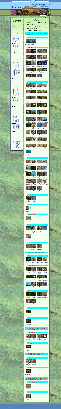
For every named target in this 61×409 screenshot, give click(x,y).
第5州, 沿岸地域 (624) (16, 67)
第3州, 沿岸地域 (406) (16, 49)
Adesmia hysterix (28, 60)
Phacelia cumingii (39, 184)
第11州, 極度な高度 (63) (16, 124)
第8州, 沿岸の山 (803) (16, 102)
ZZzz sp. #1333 (39, 54)
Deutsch (28, 405)
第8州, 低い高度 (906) (16, 101)
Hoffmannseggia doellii (45, 164)
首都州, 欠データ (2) (15, 76)
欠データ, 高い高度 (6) (16, 142)
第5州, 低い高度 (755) (16, 65)
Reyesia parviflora (39, 171)
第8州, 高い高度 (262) (16, 99)
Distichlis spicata (28, 148)
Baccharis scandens (33, 72)
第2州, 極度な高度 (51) (16, 36)
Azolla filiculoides (28, 211)
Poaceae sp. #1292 (39, 249)
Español (25, 405)
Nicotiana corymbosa (33, 184)
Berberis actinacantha (28, 66)
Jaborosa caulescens (28, 122)
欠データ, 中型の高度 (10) (16, 143)
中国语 (36, 405)
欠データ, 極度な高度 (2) (16, 141)
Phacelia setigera (39, 122)
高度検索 (49, 15)
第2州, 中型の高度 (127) (17, 38)
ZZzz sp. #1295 (28, 249)
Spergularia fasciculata (45, 122)
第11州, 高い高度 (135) (16, 125)
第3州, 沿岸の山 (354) (16, 48)
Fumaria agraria (34, 177)
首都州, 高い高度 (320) (16, 71)
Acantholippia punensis (39, 66)
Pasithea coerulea (45, 135)
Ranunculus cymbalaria (34, 108)
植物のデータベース (37, 19)
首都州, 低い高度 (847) (16, 73)
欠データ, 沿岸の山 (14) (16, 145)
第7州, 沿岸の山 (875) (16, 93)
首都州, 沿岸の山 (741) (16, 74)
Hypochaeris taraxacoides (33, 128)
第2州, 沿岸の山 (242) (16, 40)
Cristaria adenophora (39, 88)
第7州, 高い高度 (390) (16, 90)
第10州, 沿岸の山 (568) (16, 120)
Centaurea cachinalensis (28, 101)
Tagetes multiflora (45, 171)
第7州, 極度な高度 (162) (16, 89)
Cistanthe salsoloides (28, 54)
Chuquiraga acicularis (45, 60)
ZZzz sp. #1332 (28, 128)
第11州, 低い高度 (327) (16, 127)
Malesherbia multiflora (45, 184)
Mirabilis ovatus (28, 94)
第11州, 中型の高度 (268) (16, 126)
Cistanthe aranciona (33, 88)
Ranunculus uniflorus (39, 108)
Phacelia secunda (34, 122)
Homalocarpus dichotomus (28, 184)
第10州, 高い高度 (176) (16, 117)
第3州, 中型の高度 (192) (16, 46)
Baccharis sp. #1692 (39, 72)
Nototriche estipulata (33, 148)
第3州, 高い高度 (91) (15, 45)
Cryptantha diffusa (45, 177)
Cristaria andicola (45, 128)
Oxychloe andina (45, 148)
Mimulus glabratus (45, 272)
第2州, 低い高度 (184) (16, 39)
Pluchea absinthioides (33, 54)
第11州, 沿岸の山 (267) (16, 128)
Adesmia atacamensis (45, 54)
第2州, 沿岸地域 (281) (16, 41)
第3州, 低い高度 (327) (16, 47)
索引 (36, 20)
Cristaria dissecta (34, 135)
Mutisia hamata (34, 201)
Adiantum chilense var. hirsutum (28, 325)
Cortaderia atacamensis (45, 142)
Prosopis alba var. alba (28, 44)
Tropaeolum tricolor (33, 94)
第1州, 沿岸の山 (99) (15, 32)
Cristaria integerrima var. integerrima (39, 115)
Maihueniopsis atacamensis (28, 239)
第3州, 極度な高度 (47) (16, 44)
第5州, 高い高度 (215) (16, 63)
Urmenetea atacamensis (39, 128)
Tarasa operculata (45, 66)
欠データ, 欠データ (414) (16, 147)
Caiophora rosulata (28, 339)
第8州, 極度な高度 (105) (16, 98)
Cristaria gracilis (45, 88)
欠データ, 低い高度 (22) (16, 144)
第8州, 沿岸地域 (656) (16, 103)
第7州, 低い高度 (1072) (16, 92)
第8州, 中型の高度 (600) (16, 100)
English (23, 405)
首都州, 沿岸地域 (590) (16, 75)
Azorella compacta (39, 60)
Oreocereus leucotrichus (28, 232)
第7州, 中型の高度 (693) (16, 91)
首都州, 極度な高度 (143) (16, 70)
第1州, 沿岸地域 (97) (15, 33)
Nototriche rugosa (39, 148)
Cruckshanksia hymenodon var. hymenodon (39, 101)
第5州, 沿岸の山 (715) (16, 66)
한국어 (33, 405)
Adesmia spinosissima (33, 60)
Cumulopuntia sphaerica (39, 232)
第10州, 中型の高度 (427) (16, 118)
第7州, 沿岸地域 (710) (16, 94)
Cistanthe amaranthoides (28, 165)
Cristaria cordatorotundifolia (28, 135)
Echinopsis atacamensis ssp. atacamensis (45, 232)
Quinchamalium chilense (28, 108)
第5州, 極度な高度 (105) (16, 62)
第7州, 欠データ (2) (15, 95)
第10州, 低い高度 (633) (16, 119)
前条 (34, 20)
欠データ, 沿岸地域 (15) (16, 146)
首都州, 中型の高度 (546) (16, 72)
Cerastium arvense (33, 279)
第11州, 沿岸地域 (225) (16, 129)
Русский (31, 405)
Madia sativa (33, 171)
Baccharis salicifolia (28, 72)
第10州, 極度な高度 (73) (16, 116)
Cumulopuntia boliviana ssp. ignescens (34, 232)
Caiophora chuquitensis (28, 88)
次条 (39, 20)
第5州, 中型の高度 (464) (16, 64)
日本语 (38, 405)
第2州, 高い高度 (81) (15, 37)
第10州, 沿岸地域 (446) (16, 121)
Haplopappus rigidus (45, 108)
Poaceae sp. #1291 (33, 249)
